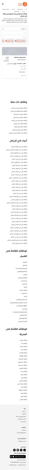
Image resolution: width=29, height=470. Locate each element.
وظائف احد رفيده (22, 365)
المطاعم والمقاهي (22, 271)
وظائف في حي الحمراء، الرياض (19, 175)
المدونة (24, 414)
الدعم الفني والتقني (21, 299)
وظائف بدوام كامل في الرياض (19, 108)
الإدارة (25, 296)
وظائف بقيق (24, 396)
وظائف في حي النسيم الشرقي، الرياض (17, 203)
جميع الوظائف (20, 9)
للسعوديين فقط (5, 9)
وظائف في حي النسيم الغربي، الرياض (17, 240)
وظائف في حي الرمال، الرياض (19, 187)
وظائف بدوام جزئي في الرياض (19, 120)
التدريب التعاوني (22, 419)
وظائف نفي (24, 378)
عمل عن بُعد (10, 41)
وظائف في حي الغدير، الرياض (19, 221)
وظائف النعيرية (23, 381)
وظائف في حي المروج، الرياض (19, 200)
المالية (25, 287)
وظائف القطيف (23, 368)
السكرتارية (24, 293)
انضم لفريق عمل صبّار (21, 416)
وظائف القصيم (23, 353)
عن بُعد (23, 11)
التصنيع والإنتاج (23, 318)
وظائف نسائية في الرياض (20, 127)
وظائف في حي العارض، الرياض (19, 218)
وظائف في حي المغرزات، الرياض (18, 228)
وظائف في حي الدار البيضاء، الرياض (18, 178)
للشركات (24, 430)
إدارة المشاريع (23, 315)
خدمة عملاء (24, 281)
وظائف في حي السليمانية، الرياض (18, 196)
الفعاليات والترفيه (22, 278)
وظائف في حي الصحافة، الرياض (18, 215)
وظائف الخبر (24, 350)
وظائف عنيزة (24, 375)
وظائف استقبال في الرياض (20, 117)
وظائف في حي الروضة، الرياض (19, 147)
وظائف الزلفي (23, 399)
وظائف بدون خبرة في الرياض (19, 130)
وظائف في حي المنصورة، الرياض (18, 153)
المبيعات (25, 262)
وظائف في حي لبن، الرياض (20, 193)
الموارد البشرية (23, 290)
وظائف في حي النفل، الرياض (19, 209)
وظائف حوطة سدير (22, 384)
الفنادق (25, 275)
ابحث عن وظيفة (22, 441)
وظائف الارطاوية (23, 390)
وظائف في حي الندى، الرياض (19, 159)
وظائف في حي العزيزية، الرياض (19, 212)
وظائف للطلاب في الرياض (20, 124)
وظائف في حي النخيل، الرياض (19, 172)
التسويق (25, 265)
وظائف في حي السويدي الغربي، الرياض (16, 150)
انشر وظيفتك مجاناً (21, 433)
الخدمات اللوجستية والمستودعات (18, 303)
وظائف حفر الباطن (22, 362)
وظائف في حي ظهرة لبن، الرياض (18, 234)
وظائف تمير (24, 387)
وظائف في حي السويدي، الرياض (18, 156)
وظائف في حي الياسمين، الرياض (18, 231)
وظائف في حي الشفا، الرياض (19, 165)
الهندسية (24, 309)
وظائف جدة (24, 343)
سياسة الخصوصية (22, 465)
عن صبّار (24, 411)
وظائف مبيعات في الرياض (20, 114)
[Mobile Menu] (3, 4)
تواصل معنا (23, 421)
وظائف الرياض (23, 340)
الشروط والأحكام (13, 465)
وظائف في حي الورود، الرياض (19, 168)
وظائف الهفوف (23, 356)
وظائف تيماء (24, 371)
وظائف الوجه (23, 393)
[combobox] (13, 33)
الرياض (13, 9)
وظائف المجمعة (23, 359)
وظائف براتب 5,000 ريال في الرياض (18, 133)
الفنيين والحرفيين (22, 321)
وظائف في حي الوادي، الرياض (19, 206)
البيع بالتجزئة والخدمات (21, 268)
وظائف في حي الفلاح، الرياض (19, 224)
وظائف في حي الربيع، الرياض (19, 243)
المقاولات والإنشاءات (21, 306)
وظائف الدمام (23, 346)
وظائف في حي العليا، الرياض (19, 190)
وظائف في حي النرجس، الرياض (19, 237)
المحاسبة (24, 284)
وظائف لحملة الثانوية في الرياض (18, 111)
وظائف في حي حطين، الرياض (19, 181)
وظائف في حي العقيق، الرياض (19, 162)
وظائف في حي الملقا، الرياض (19, 184)
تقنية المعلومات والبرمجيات (20, 312)
